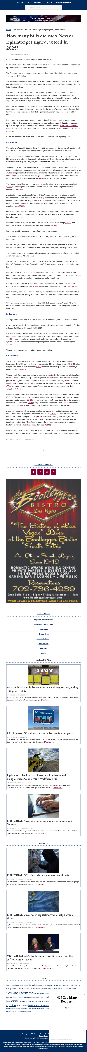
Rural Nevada (43, 643)
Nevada (22, 1001)
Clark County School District (35, 988)
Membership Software (67, 1039)
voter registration (26, 1011)
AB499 (72, 364)
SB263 (19, 189)
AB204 (28, 422)
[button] (43, 541)
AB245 (39, 416)
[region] (43, 541)
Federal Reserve (71, 989)
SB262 (37, 200)
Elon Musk (63, 989)
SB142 (18, 389)
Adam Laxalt (10, 985)
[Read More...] (46, 700)
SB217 (53, 430)
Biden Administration (45, 985)
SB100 (66, 405)
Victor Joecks (18, 1011)
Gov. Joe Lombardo (19, 992)
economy (48, 988)
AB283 (47, 425)
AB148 (26, 272)
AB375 (9, 173)
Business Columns (67, 985)
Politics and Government (25, 439)
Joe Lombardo (30, 997)
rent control (24, 1009)
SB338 (21, 206)
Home (8, 29)
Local (46, 997)
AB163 (53, 275)
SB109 (53, 225)
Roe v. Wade (31, 1008)
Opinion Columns (22, 1005)
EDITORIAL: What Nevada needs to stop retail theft (38, 875)
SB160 (30, 402)
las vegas (36, 997)
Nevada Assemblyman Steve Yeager (38, 1001)
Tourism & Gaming (44, 639)
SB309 (68, 222)
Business (43, 648)
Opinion (43, 653)
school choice (39, 1008)
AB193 (35, 286)
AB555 (48, 170)
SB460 (9, 186)
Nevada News (44, 634)
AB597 (38, 366)
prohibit (50, 378)
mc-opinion (12, 1001)
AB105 (53, 413)
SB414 (66, 380)
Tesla (12, 1011)
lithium (41, 997)
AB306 (23, 369)
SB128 (29, 400)
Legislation (43, 629)
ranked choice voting (13, 1008)
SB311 (11, 339)
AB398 (16, 175)
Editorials (56, 988)
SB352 (15, 380)
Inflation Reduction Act (19, 997)
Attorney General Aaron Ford (26, 985)
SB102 (22, 405)
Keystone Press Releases (43, 619)
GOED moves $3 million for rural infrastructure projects (40, 733)
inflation (9, 997)
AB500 (38, 178)
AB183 (74, 286)
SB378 (9, 386)
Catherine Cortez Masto (18, 989)
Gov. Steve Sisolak (39, 993)
